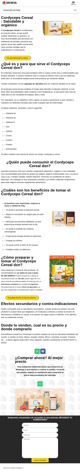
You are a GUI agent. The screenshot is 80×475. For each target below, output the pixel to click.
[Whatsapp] (37, 351)
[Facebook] (43, 351)
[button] (74, 10)
